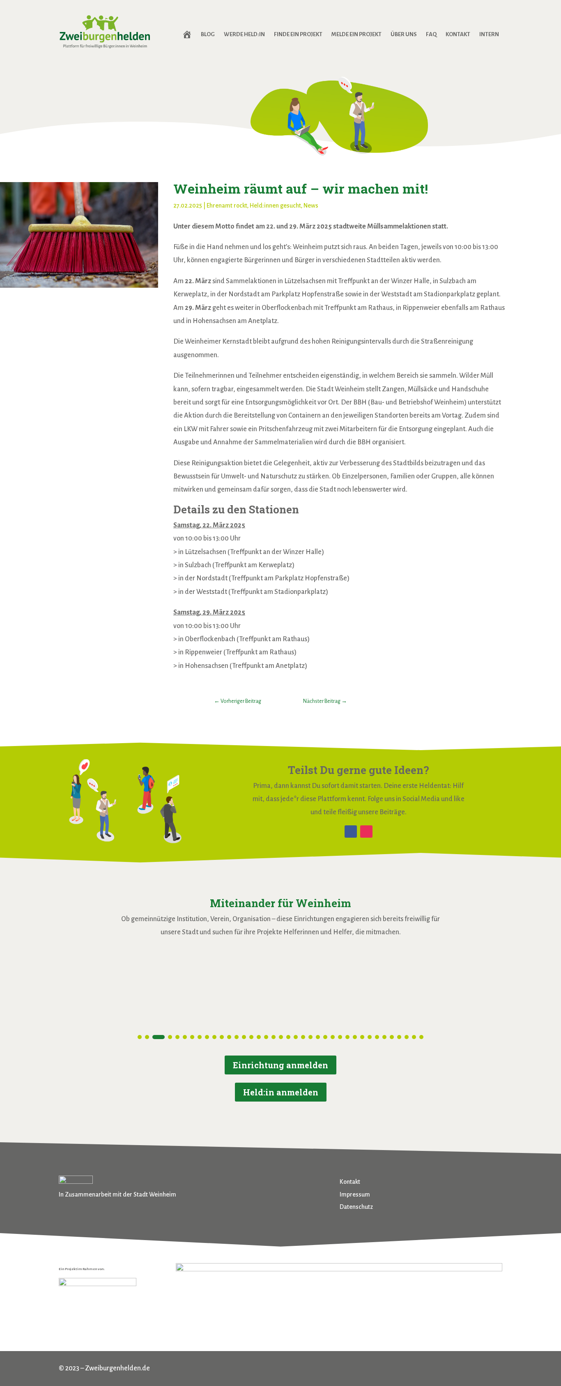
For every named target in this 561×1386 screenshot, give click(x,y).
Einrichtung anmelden (280, 1065)
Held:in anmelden (280, 1092)
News (310, 205)
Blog (208, 34)
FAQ (431, 34)
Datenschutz (356, 1207)
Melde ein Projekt (356, 34)
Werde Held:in (244, 34)
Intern (489, 34)
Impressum (355, 1194)
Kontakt (458, 34)
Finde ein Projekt (298, 34)
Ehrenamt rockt (227, 205)
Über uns (404, 34)
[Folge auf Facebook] (351, 831)
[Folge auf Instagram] (366, 831)
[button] (140, 1037)
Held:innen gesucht (275, 205)
